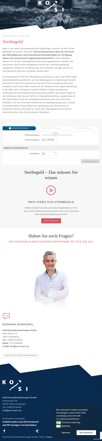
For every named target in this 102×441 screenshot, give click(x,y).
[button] (3, 6)
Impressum (51, 437)
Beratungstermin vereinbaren (21, 355)
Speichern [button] (66, 433)
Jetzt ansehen (51, 221)
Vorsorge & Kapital (16, 36)
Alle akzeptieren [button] (86, 433)
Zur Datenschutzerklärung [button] (67, 419)
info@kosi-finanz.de (19, 346)
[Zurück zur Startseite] (51, 6)
